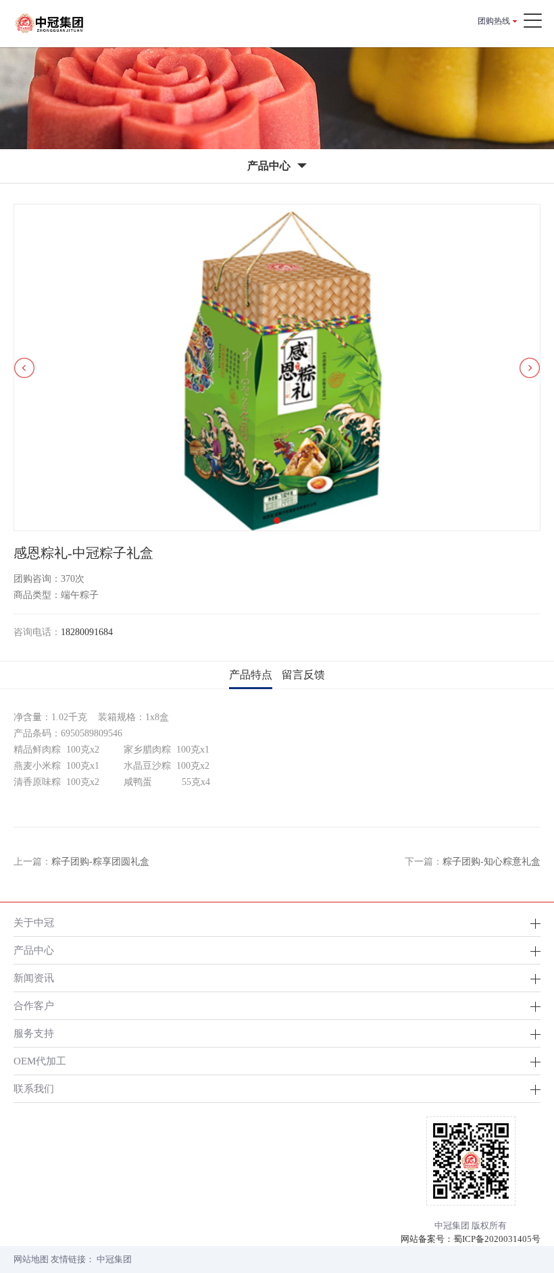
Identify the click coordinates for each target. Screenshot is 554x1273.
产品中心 (34, 950)
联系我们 (34, 1088)
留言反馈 (303, 674)
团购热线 (494, 21)
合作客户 (34, 1005)
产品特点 (250, 674)
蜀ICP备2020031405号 (496, 1239)
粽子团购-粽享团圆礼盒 (100, 862)
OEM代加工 (40, 1060)
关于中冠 (34, 922)
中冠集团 (114, 1259)
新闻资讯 (34, 977)
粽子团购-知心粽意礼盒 (491, 862)
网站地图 (31, 1259)
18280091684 (87, 632)
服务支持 (34, 1033)
